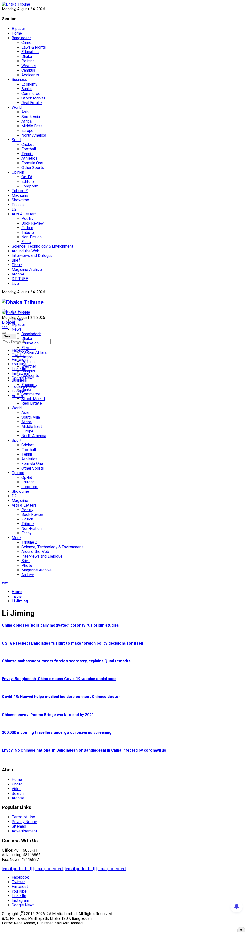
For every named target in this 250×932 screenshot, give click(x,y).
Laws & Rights (33, 47)
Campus (28, 70)
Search (18, 793)
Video (16, 788)
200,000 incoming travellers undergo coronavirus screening (57, 732)
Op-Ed (26, 177)
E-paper (18, 28)
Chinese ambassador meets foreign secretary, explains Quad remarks (66, 661)
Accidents (30, 75)
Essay (26, 241)
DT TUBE (20, 278)
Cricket (27, 144)
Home (17, 33)
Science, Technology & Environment (42, 246)
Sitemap (19, 826)
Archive (18, 274)
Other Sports (32, 167)
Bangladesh (21, 38)
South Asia (30, 116)
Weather (28, 65)
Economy (29, 84)
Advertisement (24, 831)
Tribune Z (20, 190)
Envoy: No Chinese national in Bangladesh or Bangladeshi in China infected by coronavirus (84, 750)
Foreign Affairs (34, 352)
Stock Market (33, 98)
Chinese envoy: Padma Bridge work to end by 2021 (48, 714)
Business (19, 79)
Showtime (20, 200)
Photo (17, 265)
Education (30, 51)
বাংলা (5, 326)
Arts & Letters (24, 214)
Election (28, 347)
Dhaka (26, 56)
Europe (27, 130)
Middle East (31, 126)
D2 (14, 209)
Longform (29, 186)
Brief (16, 260)
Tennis (27, 153)
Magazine (20, 195)
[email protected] (17, 868)
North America (33, 135)
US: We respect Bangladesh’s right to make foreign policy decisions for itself (73, 643)
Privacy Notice (24, 821)
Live (15, 283)
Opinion (18, 172)
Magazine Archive (27, 269)
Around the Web (25, 251)
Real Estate (31, 102)
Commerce (30, 93)
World (17, 107)
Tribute (27, 232)
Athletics (29, 158)
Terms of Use (23, 817)
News (16, 329)
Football (28, 149)
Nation (27, 357)
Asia (25, 112)
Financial (19, 204)
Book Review (32, 223)
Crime (26, 42)
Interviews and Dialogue (32, 255)
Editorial (28, 181)
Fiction (27, 228)
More (16, 537)
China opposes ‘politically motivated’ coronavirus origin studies (60, 625)
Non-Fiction (31, 237)
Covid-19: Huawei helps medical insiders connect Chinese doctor (61, 696)
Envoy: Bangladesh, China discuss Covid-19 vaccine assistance (59, 679)
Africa (26, 121)
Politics (28, 61)
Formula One (32, 163)
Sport (16, 139)
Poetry (27, 218)
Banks (26, 89)
